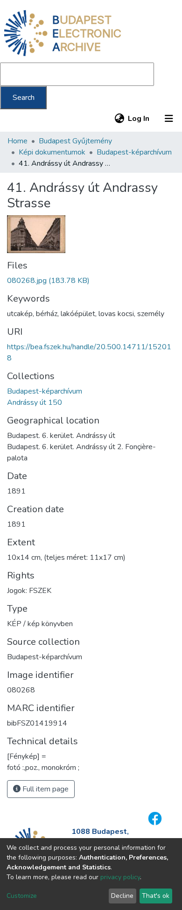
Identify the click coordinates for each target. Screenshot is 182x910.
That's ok (155, 895)
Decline (122, 895)
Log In (139, 118)
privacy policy (120, 877)
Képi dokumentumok (52, 152)
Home (17, 141)
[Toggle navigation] (169, 118)
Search (24, 97)
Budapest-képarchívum (134, 152)
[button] (119, 118)
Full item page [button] (45, 789)
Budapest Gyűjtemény (75, 141)
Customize (22, 895)
